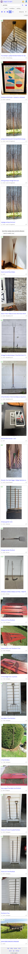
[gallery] (10, 12)
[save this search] (26, 5)
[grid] (7, 12)
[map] (12, 12)
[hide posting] (26, 58)
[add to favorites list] (2, 58)
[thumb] (4, 12)
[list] (2, 12)
